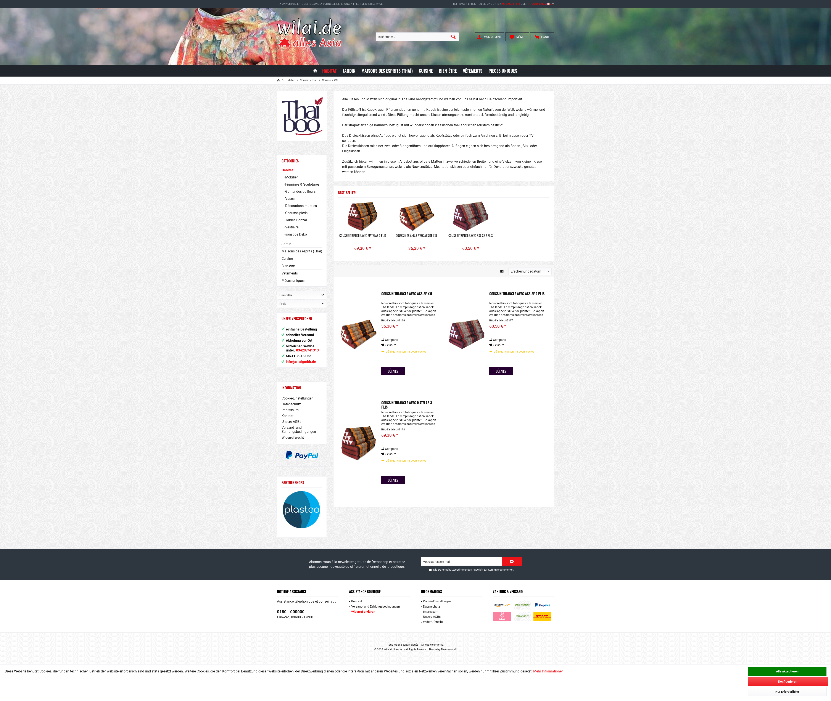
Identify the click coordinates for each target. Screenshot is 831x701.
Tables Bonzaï (295, 220)
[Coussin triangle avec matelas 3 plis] (363, 216)
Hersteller (285, 295)
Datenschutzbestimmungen (455, 569)
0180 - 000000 (290, 611)
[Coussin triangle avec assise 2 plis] (470, 216)
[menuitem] (542, 36)
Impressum (290, 410)
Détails (393, 371)
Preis (282, 303)
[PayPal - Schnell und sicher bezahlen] (302, 455)
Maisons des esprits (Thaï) (302, 251)
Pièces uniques (293, 281)
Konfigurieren (787, 681)
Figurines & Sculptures (301, 184)
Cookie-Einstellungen (297, 398)
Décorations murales (300, 206)
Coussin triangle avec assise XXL (416, 235)
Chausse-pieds (296, 213)
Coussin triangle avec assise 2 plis (470, 235)
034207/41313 (511, 3)
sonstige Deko (295, 234)
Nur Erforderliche (787, 691)
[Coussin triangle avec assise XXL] (417, 216)
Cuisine (287, 259)
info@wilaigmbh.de (541, 3)
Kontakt (287, 416)
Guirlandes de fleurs (300, 191)
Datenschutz (291, 404)
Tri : (502, 271)
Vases (289, 199)
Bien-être (288, 266)
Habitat (287, 170)
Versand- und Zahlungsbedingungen (299, 429)
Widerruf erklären (363, 611)
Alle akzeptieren (787, 671)
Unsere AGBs (291, 422)
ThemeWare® (449, 649)
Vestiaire (291, 227)
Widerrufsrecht (293, 437)
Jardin (286, 244)
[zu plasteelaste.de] (302, 509)
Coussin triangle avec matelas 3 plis (362, 235)
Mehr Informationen (548, 671)
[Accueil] (315, 71)
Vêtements (290, 273)
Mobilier (291, 177)
